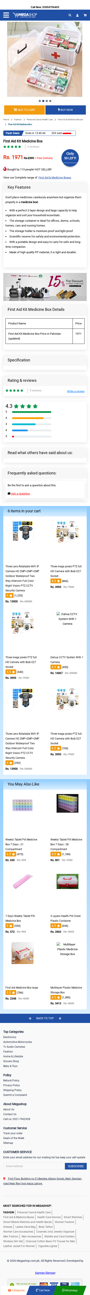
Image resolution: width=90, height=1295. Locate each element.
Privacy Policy (11, 1085)
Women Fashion (64, 1222)
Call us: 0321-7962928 (16, 1119)
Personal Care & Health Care (40, 119)
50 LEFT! (70, 158)
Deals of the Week (13, 1138)
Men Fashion (11, 1236)
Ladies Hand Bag (26, 1226)
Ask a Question (20, 493)
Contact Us (9, 1114)
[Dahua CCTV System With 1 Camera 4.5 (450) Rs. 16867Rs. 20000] (67, 650)
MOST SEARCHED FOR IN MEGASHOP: (27, 1205)
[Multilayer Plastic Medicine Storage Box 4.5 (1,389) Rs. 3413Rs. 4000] (67, 980)
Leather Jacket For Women (19, 1246)
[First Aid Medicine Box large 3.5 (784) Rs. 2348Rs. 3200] (22, 980)
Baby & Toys (10, 1066)
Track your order (12, 1133)
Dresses (7, 1226)
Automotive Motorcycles (17, 1042)
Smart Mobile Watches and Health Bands (27, 1222)
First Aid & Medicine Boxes (70, 119)
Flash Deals (12, 133)
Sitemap (8, 1143)
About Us (8, 1109)
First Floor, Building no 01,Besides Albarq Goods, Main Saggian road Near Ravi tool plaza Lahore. (42, 1181)
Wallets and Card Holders (59, 1236)
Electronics (9, 1037)
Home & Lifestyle (13, 1056)
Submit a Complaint (15, 1095)
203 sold (57, 133)
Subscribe (76, 1166)
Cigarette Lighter (47, 1246)
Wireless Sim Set (13, 1241)
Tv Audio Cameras (14, 1046)
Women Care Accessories (18, 1231)
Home (6, 119)
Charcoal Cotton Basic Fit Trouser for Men (50, 1241)
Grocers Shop (11, 1061)
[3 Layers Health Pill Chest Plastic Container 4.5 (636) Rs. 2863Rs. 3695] (67, 909)
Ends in (30, 133)
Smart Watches (73, 1217)
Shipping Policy (12, 1090)
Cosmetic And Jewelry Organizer (55, 1231)
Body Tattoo (46, 1226)
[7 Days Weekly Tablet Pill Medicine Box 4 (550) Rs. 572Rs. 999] (22, 909)
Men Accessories (31, 1236)
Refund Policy (11, 1080)
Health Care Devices (49, 1217)
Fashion (18, 119)
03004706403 (50, 7)
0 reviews (33, 146)
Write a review (76, 391)
